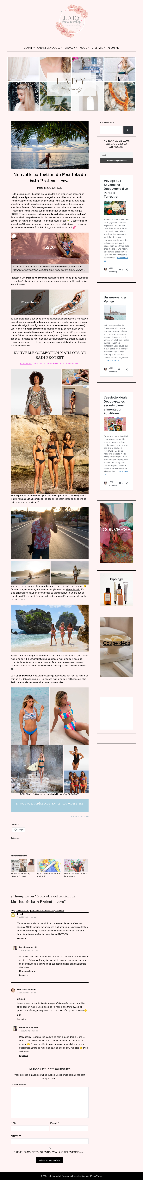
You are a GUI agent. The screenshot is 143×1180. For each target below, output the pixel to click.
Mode (83, 48)
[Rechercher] (128, 130)
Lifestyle (97, 48)
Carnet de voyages (48, 48)
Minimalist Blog (78, 1176)
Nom (14, 1123)
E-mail (54, 1123)
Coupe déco (116, 643)
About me (113, 48)
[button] (36, 392)
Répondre (21, 938)
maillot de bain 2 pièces (46, 659)
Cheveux (70, 48)
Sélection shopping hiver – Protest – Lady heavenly (40, 910)
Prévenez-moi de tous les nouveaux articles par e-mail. (49, 1152)
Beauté (28, 48)
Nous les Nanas (25, 989)
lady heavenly (26, 947)
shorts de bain (73, 589)
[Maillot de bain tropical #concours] (76, 865)
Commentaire (20, 1084)
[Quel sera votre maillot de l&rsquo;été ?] (49, 865)
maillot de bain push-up (70, 659)
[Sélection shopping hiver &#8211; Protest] (23, 865)
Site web (16, 1136)
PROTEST (16, 214)
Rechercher (107, 122)
